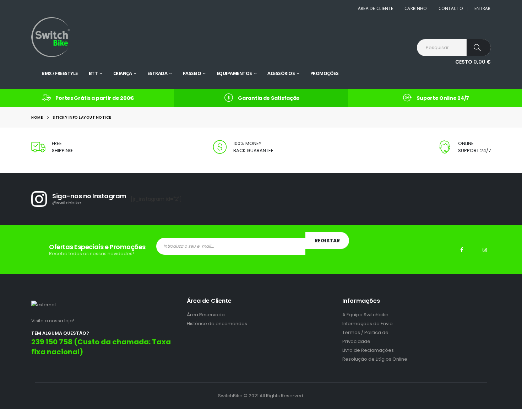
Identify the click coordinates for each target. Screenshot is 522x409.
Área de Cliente (375, 8)
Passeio (192, 73)
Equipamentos (234, 73)
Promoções (324, 73)
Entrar (482, 8)
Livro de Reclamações (368, 350)
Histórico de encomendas (217, 323)
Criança (122, 73)
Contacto (451, 8)
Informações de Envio (367, 323)
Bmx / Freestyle (60, 73)
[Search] (479, 47)
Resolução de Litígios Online (374, 359)
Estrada (157, 73)
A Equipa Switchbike (365, 314)
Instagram (484, 249)
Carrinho (415, 8)
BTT (93, 73)
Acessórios (281, 73)
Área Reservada (206, 314)
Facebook (462, 249)
